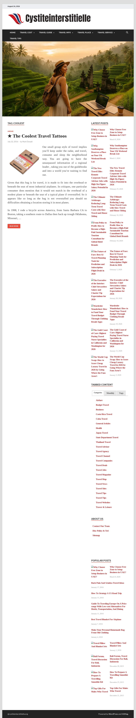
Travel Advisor (102, 447)
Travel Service (105, 32)
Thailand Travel (103, 442)
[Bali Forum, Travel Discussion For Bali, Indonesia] (99, 656)
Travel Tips (15, 38)
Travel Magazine (103, 474)
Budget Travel (102, 405)
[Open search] (127, 32)
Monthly (110, 393)
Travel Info (65, 32)
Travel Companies (104, 461)
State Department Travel (107, 437)
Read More (13, 225)
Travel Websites (103, 502)
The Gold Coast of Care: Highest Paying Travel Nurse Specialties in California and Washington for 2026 (119, 338)
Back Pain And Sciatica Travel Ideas (107, 583)
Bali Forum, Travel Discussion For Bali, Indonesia (119, 659)
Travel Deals (101, 465)
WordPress (113, 714)
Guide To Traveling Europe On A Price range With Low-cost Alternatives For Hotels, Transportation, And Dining (108, 606)
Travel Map (101, 479)
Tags (121, 393)
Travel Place (84, 32)
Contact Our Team (101, 526)
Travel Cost (26, 32)
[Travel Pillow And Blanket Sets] (99, 643)
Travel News (101, 484)
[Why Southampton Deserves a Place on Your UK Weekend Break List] (99, 146)
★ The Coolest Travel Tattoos (37, 136)
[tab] (98, 393)
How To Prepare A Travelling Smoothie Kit (119, 675)
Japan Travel (102, 433)
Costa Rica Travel (104, 414)
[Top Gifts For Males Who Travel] (99, 688)
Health (99, 428)
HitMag (125, 714)
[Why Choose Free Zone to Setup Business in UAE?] (99, 130)
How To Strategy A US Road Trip (106, 593)
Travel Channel (103, 456)
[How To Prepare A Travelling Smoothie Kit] (99, 672)
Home (12, 32)
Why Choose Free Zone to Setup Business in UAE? (118, 132)
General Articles (103, 423)
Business (100, 409)
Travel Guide (45, 32)
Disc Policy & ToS (101, 531)
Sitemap (96, 535)
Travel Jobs (101, 470)
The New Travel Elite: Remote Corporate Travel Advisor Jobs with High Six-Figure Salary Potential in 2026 (118, 176)
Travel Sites (101, 488)
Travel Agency (102, 451)
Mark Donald (27, 142)
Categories (98, 393)
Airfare (11, 131)
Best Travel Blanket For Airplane (106, 619)
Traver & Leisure (104, 507)
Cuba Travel (101, 419)
